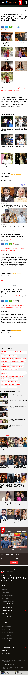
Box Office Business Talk (7, 631)
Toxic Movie (4, 589)
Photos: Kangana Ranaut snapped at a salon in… (21, 165)
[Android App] (11, 664)
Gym (17, 305)
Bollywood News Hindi (19, 101)
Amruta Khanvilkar (8, 87)
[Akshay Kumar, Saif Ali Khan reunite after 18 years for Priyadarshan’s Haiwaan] (14, 540)
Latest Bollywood (7, 622)
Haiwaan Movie (5, 597)
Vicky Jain (3, 387)
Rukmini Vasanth (13, 379)
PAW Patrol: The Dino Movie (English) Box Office (13, 361)
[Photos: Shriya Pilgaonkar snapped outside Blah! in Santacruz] (7, 158)
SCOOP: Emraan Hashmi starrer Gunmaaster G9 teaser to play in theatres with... (6, 486)
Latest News (9, 435)
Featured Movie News (6, 626)
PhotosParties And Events (14, 307)
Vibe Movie (4, 600)
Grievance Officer (7, 661)
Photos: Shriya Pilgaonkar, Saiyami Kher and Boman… (7, 129)
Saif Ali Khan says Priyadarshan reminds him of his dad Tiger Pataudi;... (5, 521)
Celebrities (9, 571)
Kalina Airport (15, 248)
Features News (5, 366)
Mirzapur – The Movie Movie (8, 595)
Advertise (7, 660)
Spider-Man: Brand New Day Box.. (9, 369)
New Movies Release (7, 101)
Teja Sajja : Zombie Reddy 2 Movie (9, 381)
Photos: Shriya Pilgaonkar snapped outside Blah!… (6, 166)
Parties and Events (17, 88)
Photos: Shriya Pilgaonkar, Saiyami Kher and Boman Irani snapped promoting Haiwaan (18, 394)
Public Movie (7, 607)
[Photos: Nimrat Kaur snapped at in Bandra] (21, 139)
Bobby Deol (4, 379)
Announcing (16, 87)
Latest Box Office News (7, 628)
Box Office (7, 610)
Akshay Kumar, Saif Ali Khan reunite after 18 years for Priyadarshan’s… (14, 550)
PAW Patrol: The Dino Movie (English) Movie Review (12, 352)
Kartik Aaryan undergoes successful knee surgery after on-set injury (6, 503)
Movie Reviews (5, 637)
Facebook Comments (6, 180)
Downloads (6, 653)
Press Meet (3, 90)
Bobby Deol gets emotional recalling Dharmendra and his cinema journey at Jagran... (5, 467)
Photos (24, 88)
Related (3, 435)
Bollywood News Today (19, 262)
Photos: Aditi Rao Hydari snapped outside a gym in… (7, 147)
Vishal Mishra (11, 250)
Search (14, 562)
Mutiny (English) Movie (20, 358)
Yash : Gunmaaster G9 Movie (16, 376)
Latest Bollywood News (17, 364)
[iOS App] (13, 664)
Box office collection (21, 99)
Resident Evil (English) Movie (8, 601)
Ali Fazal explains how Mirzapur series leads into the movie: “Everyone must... (6, 449)
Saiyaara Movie (12, 387)
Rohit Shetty (16, 90)
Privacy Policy (13, 660)
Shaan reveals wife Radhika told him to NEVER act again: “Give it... (19, 486)
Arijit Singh (4, 376)
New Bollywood (7, 586)
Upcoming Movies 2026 (12, 104)
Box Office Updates (6, 629)
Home (2, 660)
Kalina (9, 248)
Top (4, 613)
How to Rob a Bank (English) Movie (9, 594)
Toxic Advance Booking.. (17, 366)
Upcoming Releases (6, 635)
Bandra (14, 305)
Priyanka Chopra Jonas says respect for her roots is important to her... (20, 503)
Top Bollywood (7, 640)
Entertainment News (6, 103)
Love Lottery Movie (6, 598)
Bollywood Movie (8, 604)
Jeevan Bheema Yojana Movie (8, 591)
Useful (5, 650)
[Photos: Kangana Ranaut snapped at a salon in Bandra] (21, 158)
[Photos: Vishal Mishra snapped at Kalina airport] (21, 121)
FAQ (13, 661)
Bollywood (8, 647)
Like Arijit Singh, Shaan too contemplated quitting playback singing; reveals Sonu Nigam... (20, 467)
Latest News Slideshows (7, 634)
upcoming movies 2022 (7, 264)
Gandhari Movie (5, 592)
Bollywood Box (7, 616)
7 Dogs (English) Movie (7, 358)
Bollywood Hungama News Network (11, 239)
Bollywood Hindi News (7, 638)
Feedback (19, 660)
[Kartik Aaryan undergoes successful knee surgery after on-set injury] (7, 496)
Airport (6, 248)
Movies (3, 571)
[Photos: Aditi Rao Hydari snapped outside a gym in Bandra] (7, 139)
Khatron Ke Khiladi (8, 88)
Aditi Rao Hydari (8, 305)
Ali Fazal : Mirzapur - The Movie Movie (10, 384)
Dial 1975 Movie (5, 588)
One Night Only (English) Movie (8, 356)
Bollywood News (15, 97)
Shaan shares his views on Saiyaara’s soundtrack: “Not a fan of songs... (20, 449)
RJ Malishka (9, 90)
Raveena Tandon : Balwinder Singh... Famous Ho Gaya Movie (13, 372)
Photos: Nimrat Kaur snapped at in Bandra (20, 147)
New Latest (6, 644)
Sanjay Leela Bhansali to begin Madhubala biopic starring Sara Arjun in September (20, 521)
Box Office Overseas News (7, 632)
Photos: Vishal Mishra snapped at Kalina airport (21, 129)
